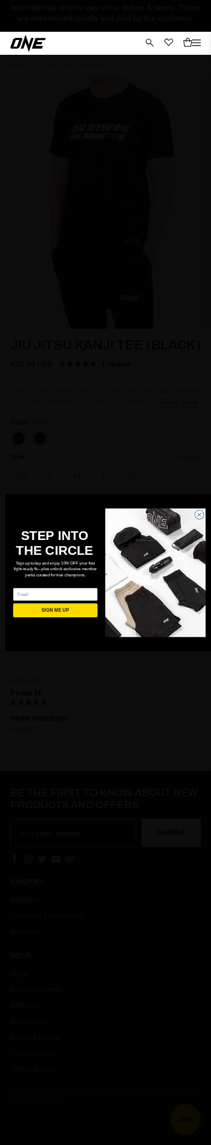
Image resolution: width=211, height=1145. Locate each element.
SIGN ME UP (55, 610)
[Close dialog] (199, 514)
